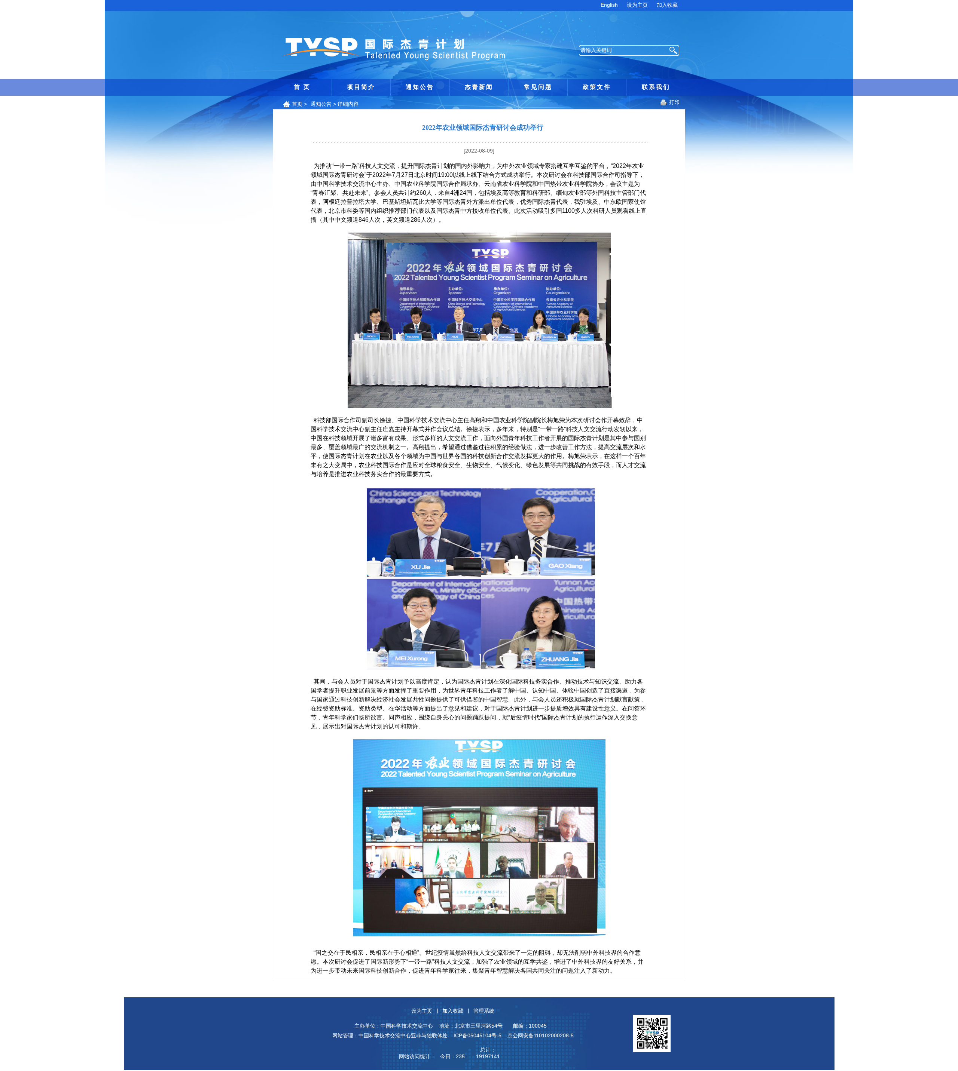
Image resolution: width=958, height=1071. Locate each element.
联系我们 (656, 87)
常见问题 (538, 87)
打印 (674, 102)
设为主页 (637, 5)
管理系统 (483, 1011)
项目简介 (361, 87)
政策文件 (597, 87)
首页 (297, 104)
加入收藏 (667, 5)
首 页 (302, 87)
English (609, 5)
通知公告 (420, 87)
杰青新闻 (479, 87)
